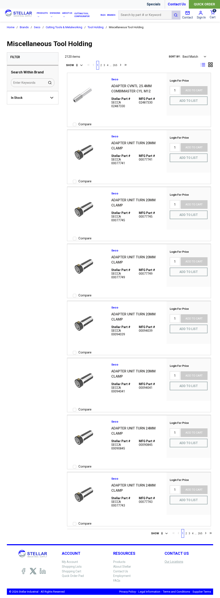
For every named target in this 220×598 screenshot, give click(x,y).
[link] (88, 65)
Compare (85, 124)
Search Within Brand (27, 72)
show (70, 65)
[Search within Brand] (50, 82)
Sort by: (174, 56)
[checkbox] (74, 124)
